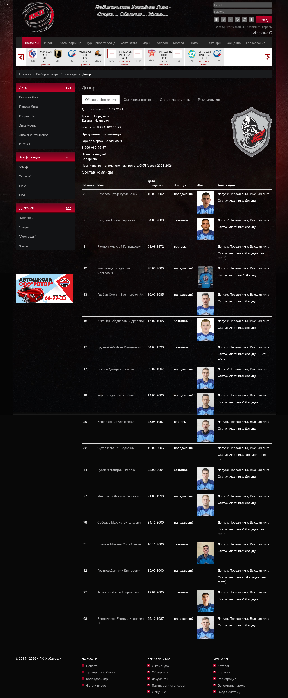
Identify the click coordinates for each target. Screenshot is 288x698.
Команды (32, 42)
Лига (195, 42)
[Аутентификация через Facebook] (251, 19)
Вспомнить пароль (259, 27)
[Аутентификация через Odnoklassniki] (223, 19)
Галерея (161, 42)
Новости (219, 27)
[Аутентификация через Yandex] (230, 19)
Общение (234, 42)
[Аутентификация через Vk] (216, 19)
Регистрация (235, 27)
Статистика (129, 42)
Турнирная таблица (101, 42)
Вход (264, 19)
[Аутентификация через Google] (244, 19)
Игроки (49, 42)
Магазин (179, 42)
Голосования (255, 42)
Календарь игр (70, 42)
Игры (146, 42)
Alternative (261, 32)
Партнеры (213, 42)
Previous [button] (21, 57)
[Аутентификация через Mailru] (237, 19)
